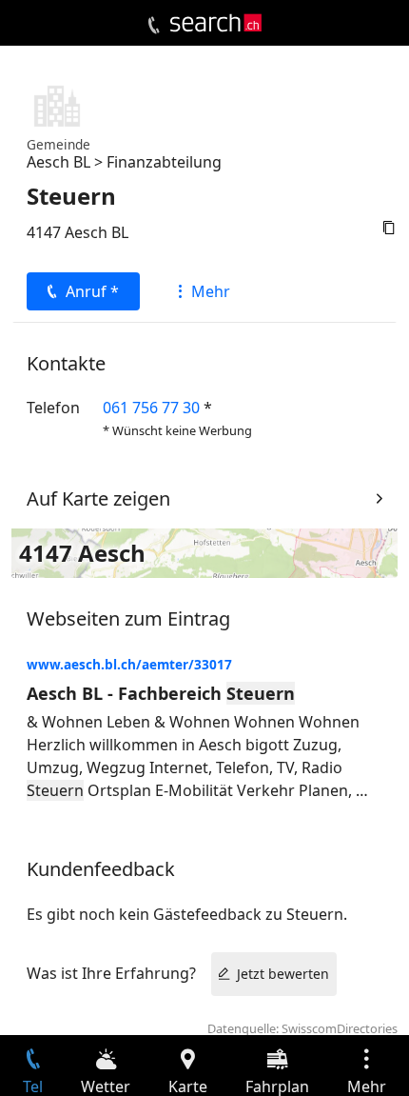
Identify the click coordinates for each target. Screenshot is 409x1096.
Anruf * (92, 291)
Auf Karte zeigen (98, 498)
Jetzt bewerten (283, 974)
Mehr (210, 291)
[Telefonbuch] (153, 25)
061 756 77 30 (151, 407)
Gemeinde (58, 144)
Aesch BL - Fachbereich (161, 693)
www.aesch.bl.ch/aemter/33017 (129, 664)
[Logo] (216, 22)
